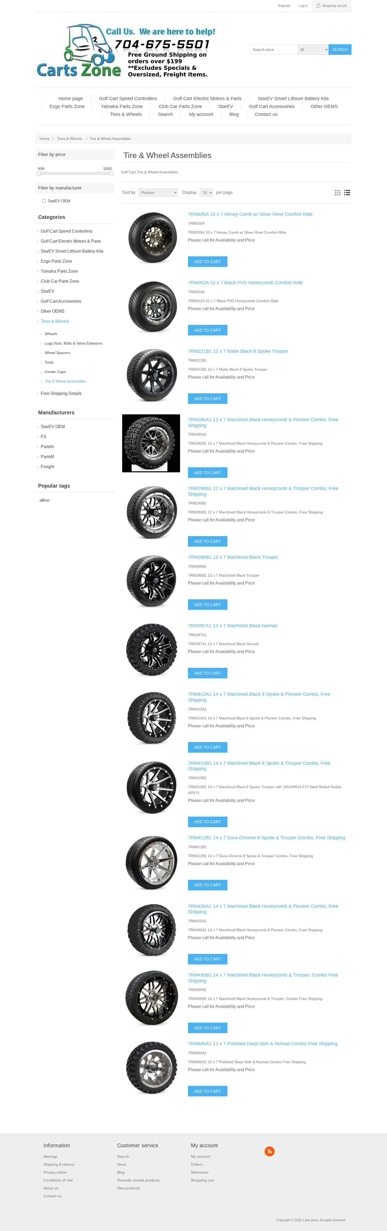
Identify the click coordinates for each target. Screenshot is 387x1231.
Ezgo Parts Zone (67, 106)
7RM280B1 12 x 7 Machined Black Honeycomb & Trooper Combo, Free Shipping (263, 491)
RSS (270, 1151)
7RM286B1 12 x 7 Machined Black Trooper (233, 557)
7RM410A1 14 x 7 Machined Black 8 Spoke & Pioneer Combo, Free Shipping (259, 697)
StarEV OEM (59, 201)
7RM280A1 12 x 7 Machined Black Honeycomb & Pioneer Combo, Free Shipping (263, 422)
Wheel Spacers (57, 353)
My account (201, 114)
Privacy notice (55, 1172)
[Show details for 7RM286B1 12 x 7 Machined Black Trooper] (151, 581)
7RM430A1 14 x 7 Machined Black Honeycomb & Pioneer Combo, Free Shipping (263, 909)
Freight (47, 466)
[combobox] (274, 49)
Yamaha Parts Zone (122, 106)
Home (44, 138)
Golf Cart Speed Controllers (128, 98)
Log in (303, 6)
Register (284, 6)
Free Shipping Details (61, 393)
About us (50, 1188)
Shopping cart (202, 1180)
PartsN (47, 446)
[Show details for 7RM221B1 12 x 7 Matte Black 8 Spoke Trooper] (151, 375)
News (121, 1164)
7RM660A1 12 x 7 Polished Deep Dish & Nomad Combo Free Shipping (262, 1043)
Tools (49, 362)
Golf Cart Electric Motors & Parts (207, 98)
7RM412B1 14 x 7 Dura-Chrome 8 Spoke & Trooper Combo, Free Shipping (266, 837)
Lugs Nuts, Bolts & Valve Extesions (73, 343)
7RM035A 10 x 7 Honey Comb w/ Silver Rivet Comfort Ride (250, 214)
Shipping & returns (58, 1164)
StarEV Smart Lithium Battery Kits (293, 98)
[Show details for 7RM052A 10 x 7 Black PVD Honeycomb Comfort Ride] (151, 306)
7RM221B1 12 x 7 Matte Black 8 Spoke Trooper (238, 351)
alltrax (44, 500)
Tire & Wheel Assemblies (65, 381)
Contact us (266, 114)
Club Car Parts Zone (180, 106)
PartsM (47, 456)
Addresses (200, 1172)
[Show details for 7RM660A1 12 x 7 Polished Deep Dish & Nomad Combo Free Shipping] (151, 1067)
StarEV (225, 106)
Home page (70, 98)
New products (128, 1188)
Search (340, 49)
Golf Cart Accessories (272, 106)
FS (43, 436)
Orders (196, 1164)
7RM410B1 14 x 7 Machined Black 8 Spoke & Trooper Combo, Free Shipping (259, 766)
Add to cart (207, 261)
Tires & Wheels (126, 114)
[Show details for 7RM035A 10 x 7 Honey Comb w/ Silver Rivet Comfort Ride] (151, 238)
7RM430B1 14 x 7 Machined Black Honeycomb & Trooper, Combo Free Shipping (263, 977)
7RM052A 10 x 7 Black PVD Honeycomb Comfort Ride (245, 282)
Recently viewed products (138, 1180)
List (347, 192)
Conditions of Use (58, 1180)
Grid (337, 192)
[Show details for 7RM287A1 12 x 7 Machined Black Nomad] (151, 649)
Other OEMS (324, 106)
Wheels (51, 334)
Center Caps (55, 372)
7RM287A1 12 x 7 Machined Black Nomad (232, 625)
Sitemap (50, 1156)
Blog (234, 114)
